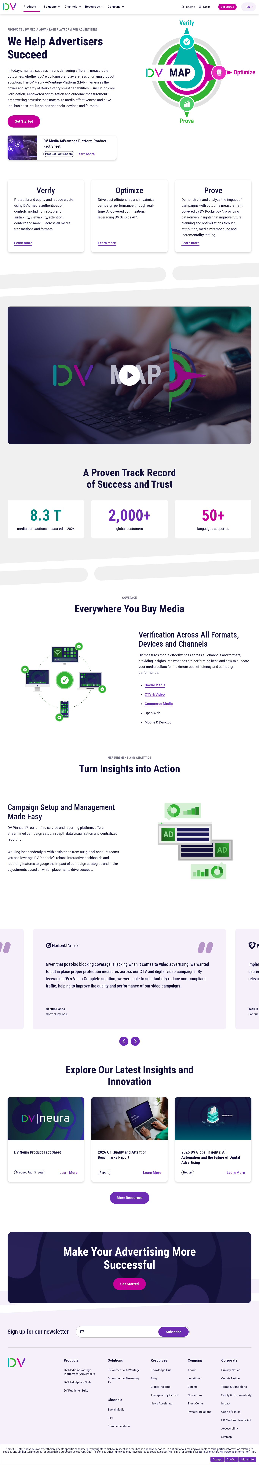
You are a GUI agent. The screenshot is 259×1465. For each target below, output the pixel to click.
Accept (217, 1459)
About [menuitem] (192, 1370)
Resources (92, 6)
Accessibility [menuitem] (229, 1428)
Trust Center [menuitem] (196, 1403)
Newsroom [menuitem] (195, 1395)
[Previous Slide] (123, 1041)
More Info (247, 1459)
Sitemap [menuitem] (226, 1437)
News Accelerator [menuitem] (162, 1403)
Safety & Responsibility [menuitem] (236, 1395)
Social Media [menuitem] (116, 1409)
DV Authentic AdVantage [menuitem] (124, 1370)
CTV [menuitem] (110, 1418)
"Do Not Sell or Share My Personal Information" (222, 1451)
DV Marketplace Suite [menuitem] (78, 1382)
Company (114, 6)
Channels (71, 6)
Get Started (24, 121)
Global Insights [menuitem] (160, 1387)
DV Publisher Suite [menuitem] (76, 1390)
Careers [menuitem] (193, 1387)
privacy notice (156, 1449)
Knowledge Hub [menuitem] (161, 1370)
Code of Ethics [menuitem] (230, 1412)
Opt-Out (231, 1459)
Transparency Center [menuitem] (164, 1395)
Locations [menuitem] (194, 1378)
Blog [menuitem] (154, 1378)
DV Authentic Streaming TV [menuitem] (123, 1380)
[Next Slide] (135, 1041)
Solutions (50, 6)
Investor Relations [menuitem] (199, 1412)
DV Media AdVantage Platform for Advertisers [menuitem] (79, 1372)
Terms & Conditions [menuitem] (234, 1387)
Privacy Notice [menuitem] (230, 1370)
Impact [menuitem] (225, 1403)
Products (30, 6)
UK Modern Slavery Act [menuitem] (236, 1420)
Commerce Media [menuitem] (119, 1426)
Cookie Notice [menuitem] (230, 1378)
